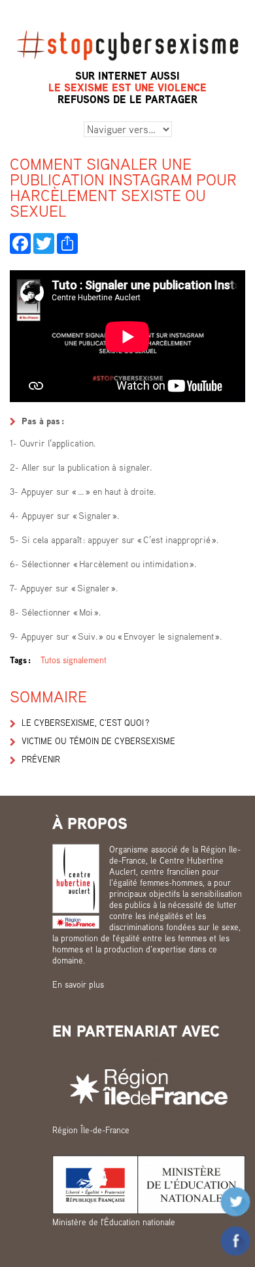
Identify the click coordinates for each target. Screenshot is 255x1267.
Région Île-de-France (90, 1130)
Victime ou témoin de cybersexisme (98, 741)
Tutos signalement (74, 660)
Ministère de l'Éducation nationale (113, 1222)
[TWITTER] (43, 243)
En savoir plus (78, 984)
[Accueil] (127, 24)
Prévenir (41, 759)
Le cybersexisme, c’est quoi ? (85, 722)
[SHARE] (67, 243)
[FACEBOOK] (20, 243)
